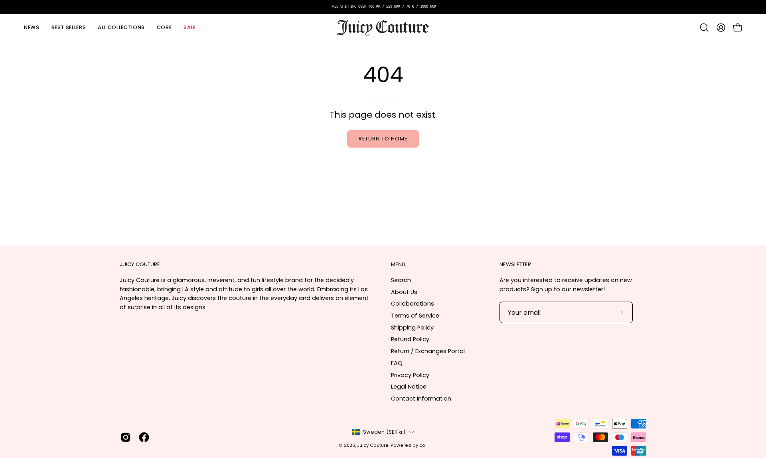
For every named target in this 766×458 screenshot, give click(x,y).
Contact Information (421, 399)
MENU (398, 264)
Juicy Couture (373, 445)
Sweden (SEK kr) (384, 431)
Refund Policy (410, 339)
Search (401, 280)
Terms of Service (415, 316)
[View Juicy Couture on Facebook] (144, 437)
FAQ (397, 363)
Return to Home (383, 138)
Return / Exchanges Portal (428, 351)
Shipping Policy (412, 328)
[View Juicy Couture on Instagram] (126, 437)
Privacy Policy (410, 375)
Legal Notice (408, 387)
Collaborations (412, 304)
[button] (121, 27)
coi (422, 445)
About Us (404, 292)
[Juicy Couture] (383, 28)
